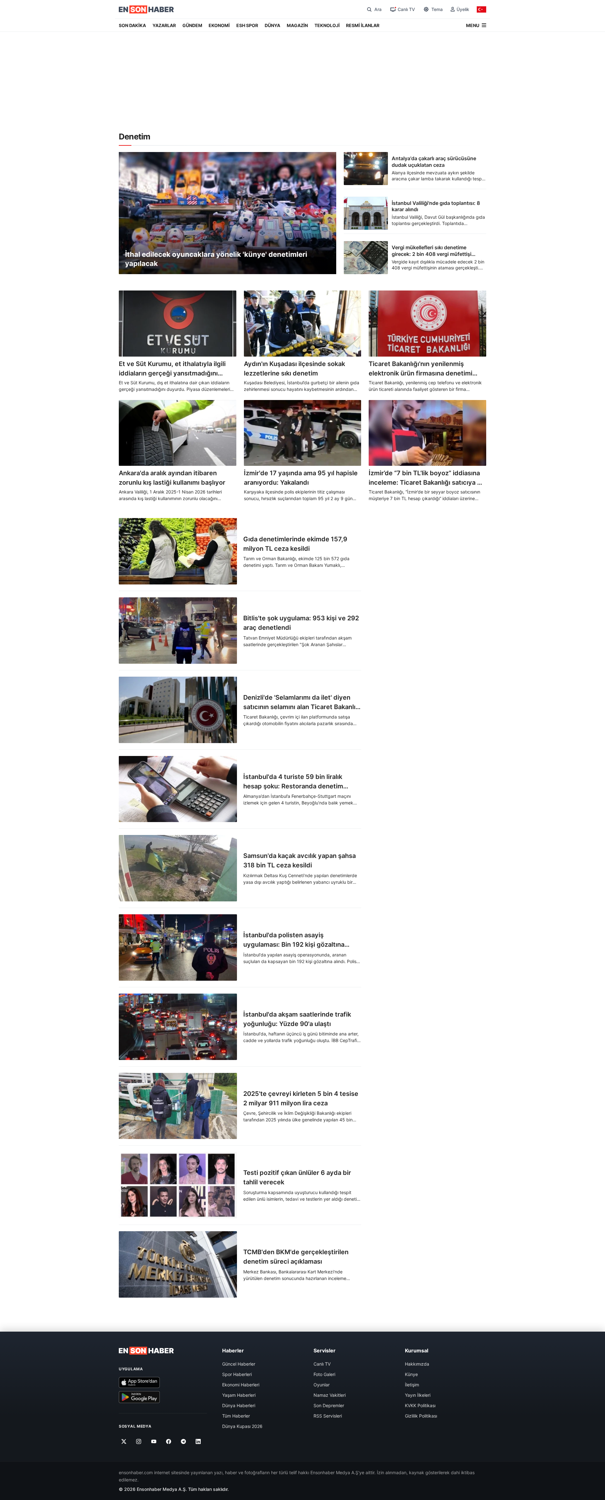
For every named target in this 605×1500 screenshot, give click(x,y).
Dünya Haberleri (238, 1405)
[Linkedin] (198, 1441)
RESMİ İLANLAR (362, 25)
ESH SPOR (247, 25)
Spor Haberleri (237, 1374)
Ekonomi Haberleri (240, 1384)
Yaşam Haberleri (239, 1395)
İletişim (412, 1384)
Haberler (233, 1350)
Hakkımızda (417, 1364)
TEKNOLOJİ (327, 25)
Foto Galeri (324, 1374)
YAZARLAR (164, 25)
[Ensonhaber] (146, 9)
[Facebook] (169, 1441)
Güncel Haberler (238, 1364)
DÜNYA (272, 25)
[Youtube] (153, 1441)
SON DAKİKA (132, 25)
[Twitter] (124, 1441)
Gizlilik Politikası (421, 1415)
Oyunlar (322, 1384)
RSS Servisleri (328, 1415)
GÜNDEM (192, 25)
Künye (411, 1374)
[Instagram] (139, 1441)
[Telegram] (183, 1441)
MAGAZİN (297, 25)
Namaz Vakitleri (330, 1395)
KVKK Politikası (420, 1405)
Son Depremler (329, 1405)
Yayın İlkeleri (417, 1395)
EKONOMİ (219, 25)
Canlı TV (322, 1364)
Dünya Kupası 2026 (242, 1426)
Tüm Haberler (236, 1415)
